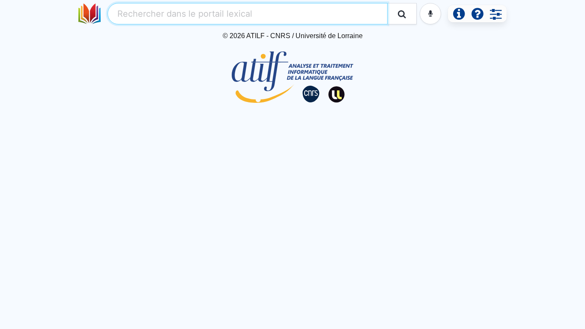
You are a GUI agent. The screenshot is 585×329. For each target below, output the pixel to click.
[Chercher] (402, 13)
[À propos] (459, 14)
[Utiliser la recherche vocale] (430, 13)
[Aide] (477, 14)
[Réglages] (496, 14)
